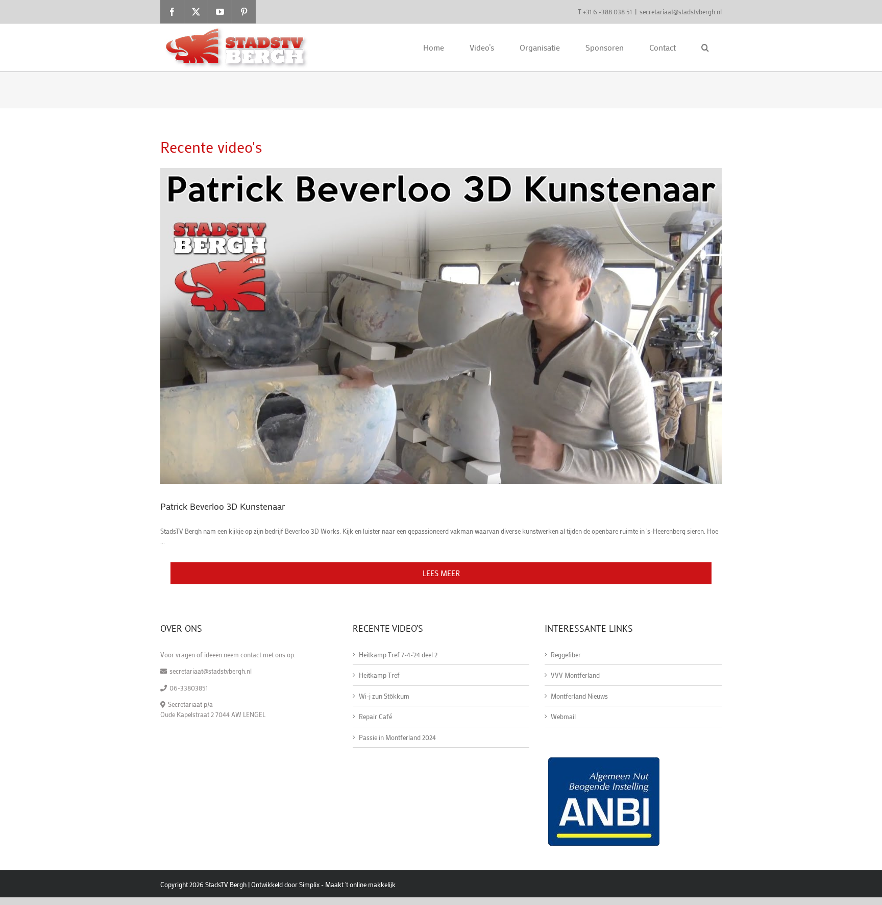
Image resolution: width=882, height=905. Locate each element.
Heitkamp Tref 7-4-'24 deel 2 (398, 654)
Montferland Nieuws (579, 696)
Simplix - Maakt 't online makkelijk (347, 884)
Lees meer (441, 573)
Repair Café (375, 716)
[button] (705, 47)
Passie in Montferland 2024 (397, 737)
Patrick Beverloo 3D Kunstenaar (222, 506)
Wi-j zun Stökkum (384, 696)
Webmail (563, 716)
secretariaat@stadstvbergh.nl (681, 11)
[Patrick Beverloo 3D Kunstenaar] (441, 326)
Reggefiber (566, 654)
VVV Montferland (575, 675)
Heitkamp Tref (379, 675)
